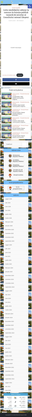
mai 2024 (7, 302)
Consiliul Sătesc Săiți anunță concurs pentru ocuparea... (18, 98)
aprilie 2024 (8, 306)
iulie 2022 (7, 386)
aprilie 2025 (8, 260)
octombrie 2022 (9, 375)
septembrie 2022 (9, 379)
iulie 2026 (7, 202)
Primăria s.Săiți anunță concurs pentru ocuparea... (19, 121)
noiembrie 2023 (9, 325)
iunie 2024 (8, 298)
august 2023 (8, 336)
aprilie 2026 (8, 214)
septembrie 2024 (9, 287)
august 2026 (8, 199)
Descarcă (20, 75)
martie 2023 (8, 356)
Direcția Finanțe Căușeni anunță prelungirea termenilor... (18, 114)
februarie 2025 (9, 268)
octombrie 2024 (9, 283)
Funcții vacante (16, 8)
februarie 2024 (9, 313)
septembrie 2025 (9, 241)
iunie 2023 (8, 344)
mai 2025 (7, 256)
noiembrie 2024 (9, 279)
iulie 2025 (7, 248)
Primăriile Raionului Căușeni (20, 94)
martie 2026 (8, 218)
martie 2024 (8, 310)
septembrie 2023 (9, 333)
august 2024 (8, 291)
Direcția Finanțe (24, 109)
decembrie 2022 (9, 367)
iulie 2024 (7, 294)
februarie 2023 (9, 359)
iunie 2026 (8, 206)
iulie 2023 (7, 340)
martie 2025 (8, 264)
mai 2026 (7, 210)
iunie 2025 (8, 252)
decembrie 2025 (9, 229)
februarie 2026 (9, 222)
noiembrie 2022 (9, 371)
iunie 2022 (8, 390)
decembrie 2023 (9, 321)
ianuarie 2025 (8, 271)
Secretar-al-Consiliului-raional (9, 75)
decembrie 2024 (9, 275)
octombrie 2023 (9, 329)
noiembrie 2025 (9, 233)
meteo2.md (24, 410)
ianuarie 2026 (8, 225)
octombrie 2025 (9, 237)
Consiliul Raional (16, 109)
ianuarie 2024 (8, 317)
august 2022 (8, 382)
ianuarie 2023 (8, 363)
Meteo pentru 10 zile (9, 408)
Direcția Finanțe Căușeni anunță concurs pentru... (18, 129)
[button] (30, 6)
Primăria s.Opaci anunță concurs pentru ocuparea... (19, 105)
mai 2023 (7, 348)
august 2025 (8, 245)
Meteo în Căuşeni (15, 394)
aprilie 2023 (8, 352)
